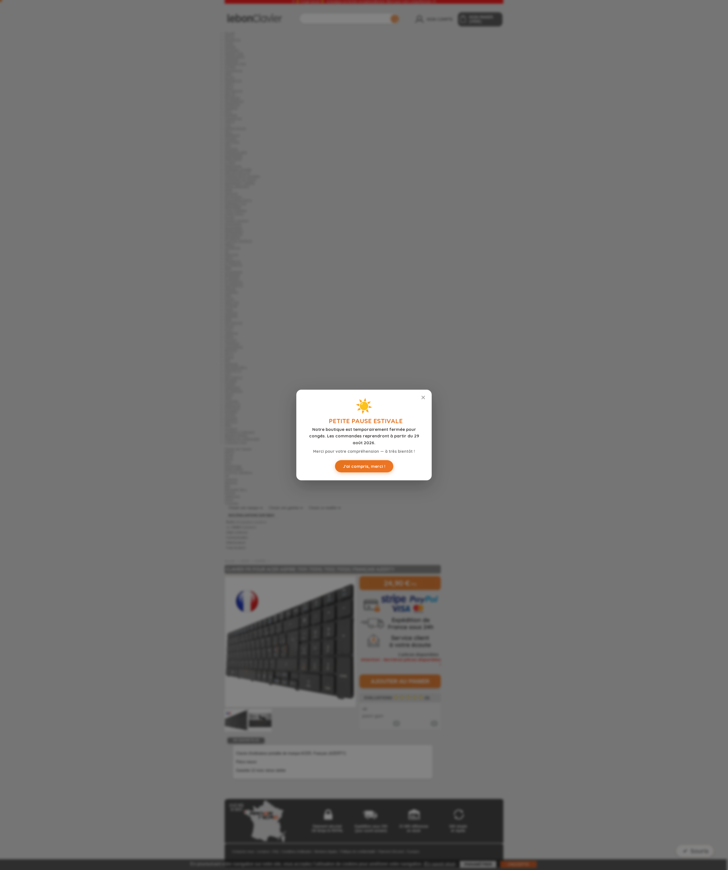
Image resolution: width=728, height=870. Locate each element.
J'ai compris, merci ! (364, 466)
